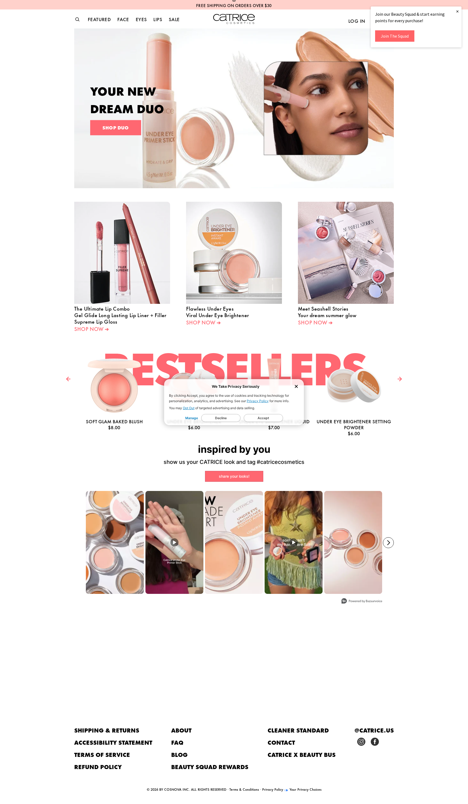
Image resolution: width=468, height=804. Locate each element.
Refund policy (98, 766)
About (181, 729)
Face (123, 18)
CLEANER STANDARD (298, 729)
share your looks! (234, 476)
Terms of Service (102, 754)
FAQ (177, 742)
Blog (179, 754)
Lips (157, 18)
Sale (174, 18)
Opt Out (188, 408)
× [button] (457, 11)
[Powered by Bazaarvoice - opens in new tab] (362, 601)
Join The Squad (395, 36)
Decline (221, 418)
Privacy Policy (258, 401)
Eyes (141, 18)
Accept (263, 418)
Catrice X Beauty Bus (302, 754)
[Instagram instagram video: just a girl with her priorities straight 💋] (294, 542)
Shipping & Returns (106, 729)
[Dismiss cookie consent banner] (296, 386)
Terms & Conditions (244, 789)
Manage (191, 418)
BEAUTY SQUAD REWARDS (209, 766)
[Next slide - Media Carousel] (388, 542)
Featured (99, 18)
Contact (281, 742)
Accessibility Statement (113, 742)
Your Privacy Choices (304, 789)
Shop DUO (115, 127)
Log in (356, 20)
